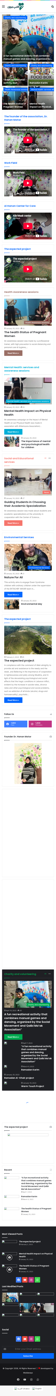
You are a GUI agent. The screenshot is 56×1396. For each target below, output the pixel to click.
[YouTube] (25, 1280)
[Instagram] (31, 1280)
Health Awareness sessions (16, 89)
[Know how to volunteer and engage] (28, 1318)
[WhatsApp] (37, 1280)
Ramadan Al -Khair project (19, 1077)
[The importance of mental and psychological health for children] (11, 442)
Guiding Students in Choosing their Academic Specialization (25, 504)
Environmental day (31, 604)
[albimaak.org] (15, 6)
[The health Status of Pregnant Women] (15, 98)
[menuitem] (22, 1389)
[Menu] (3, 7)
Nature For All (13, 577)
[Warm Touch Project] (5, 1083)
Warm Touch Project (32, 1086)
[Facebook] (18, 1280)
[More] (50, 458)
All (45, 458)
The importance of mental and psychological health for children (35, 444)
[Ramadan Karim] (41, 74)
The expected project (19, 660)
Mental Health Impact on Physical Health (40, 106)
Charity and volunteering (15, 17)
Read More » (13, 353)
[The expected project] (28, 640)
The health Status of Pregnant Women (14, 105)
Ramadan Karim (39, 82)
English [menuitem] (38, 1388)
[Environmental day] (11, 604)
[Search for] (52, 7)
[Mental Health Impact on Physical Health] (41, 98)
